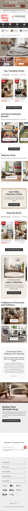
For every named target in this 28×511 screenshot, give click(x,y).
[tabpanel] (7, 91)
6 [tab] (17, 104)
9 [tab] (20, 184)
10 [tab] (20, 246)
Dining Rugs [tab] (24, 217)
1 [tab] (9, 104)
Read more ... (14, 376)
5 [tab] (15, 104)
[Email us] (10, 503)
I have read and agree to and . (14, 450)
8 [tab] (19, 145)
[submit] (25, 447)
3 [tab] (12, 104)
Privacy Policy (6, 450)
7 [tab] (18, 104)
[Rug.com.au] (4, 18)
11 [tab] (22, 246)
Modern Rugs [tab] (23, 75)
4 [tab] (14, 104)
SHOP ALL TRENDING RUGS (14, 108)
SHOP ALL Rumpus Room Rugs (14, 250)
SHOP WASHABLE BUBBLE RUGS (11, 421)
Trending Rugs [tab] (6, 75)
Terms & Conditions (18, 449)
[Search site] (26, 20)
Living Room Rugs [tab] (16, 217)
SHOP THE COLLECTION (14, 293)
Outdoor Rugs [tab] (14, 75)
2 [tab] (11, 104)
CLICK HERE (14, 11)
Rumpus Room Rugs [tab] (5, 217)
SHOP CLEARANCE (14, 205)
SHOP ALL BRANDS (14, 149)
